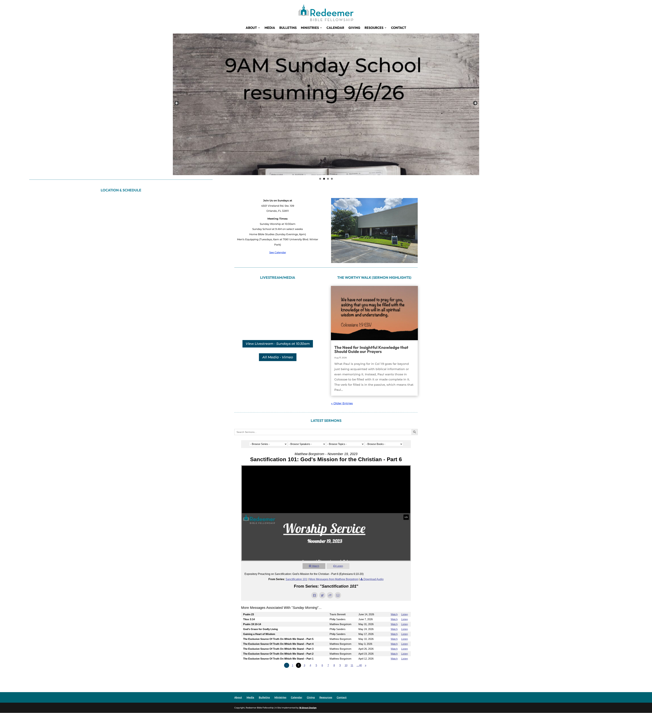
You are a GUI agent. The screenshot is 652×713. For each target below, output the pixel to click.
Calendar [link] (335, 28)
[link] (326, 12)
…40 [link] (359, 665)
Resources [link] (374, 28)
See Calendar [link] (277, 252)
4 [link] (332, 179)
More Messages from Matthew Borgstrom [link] (333, 579)
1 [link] (320, 179)
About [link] (251, 28)
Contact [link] (398, 28)
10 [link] (346, 665)
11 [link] (352, 665)
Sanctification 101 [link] (296, 579)
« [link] (286, 665)
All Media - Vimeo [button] (277, 357)
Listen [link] (339, 566)
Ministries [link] (310, 28)
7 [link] (328, 665)
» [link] (365, 665)
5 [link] (316, 665)
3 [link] (328, 179)
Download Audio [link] (374, 579)
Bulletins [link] (288, 28)
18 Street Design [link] (307, 707)
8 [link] (334, 665)
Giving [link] (354, 28)
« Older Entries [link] (342, 403)
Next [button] (474, 103)
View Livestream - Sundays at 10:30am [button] (278, 344)
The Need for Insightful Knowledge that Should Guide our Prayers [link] (371, 349)
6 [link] (322, 665)
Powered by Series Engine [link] (398, 674)
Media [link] (270, 28)
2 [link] (324, 179)
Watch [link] (315, 566)
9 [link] (340, 665)
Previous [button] (177, 103)
